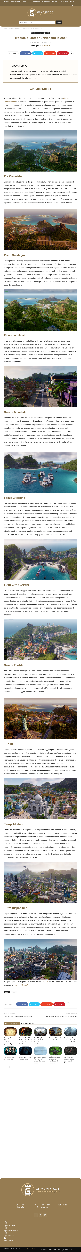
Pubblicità (62, 1205)
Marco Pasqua (34, 42)
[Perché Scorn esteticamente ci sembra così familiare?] (70, 1051)
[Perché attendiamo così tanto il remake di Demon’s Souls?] (70, 1031)
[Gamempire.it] (40, 12)
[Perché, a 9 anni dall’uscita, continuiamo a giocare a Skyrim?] (10, 1031)
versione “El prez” (21, 985)
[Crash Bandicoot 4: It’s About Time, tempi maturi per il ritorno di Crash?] (25, 1031)
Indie (72, 1)
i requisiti (44, 982)
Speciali (25, 1)
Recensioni (15, 1)
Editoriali (64, 1)
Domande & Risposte (41, 1)
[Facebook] (69, 4)
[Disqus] (40, 1097)
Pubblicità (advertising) (11, 1230)
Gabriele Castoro (32, 1249)
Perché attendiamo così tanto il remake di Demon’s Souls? (70, 1040)
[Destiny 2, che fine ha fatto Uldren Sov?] (25, 1051)
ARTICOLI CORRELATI (11, 1023)
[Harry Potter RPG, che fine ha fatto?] (10, 1051)
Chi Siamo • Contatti (20, 1206)
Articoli (55, 1)
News (6, 1)
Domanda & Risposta (15, 28)
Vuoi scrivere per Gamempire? (42, 1206)
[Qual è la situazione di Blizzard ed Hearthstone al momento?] (55, 1051)
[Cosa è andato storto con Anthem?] (55, 1031)
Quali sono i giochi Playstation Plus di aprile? (18, 1016)
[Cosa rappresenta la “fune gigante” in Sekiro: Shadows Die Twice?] (40, 1051)
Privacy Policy (8, 1240)
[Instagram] (72, 4)
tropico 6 (46, 45)
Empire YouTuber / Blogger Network (56, 1249)
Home (5, 28)
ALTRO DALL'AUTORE (27, 1023)
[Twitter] (75, 4)
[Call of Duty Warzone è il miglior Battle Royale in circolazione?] (40, 1031)
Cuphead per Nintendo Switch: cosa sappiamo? (61, 1016)
